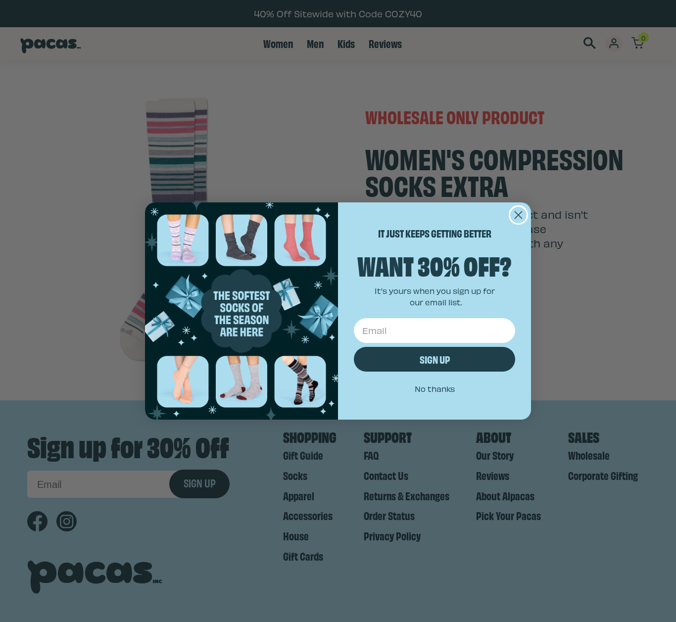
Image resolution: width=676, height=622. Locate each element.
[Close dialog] (518, 215)
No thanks (435, 388)
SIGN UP (435, 359)
